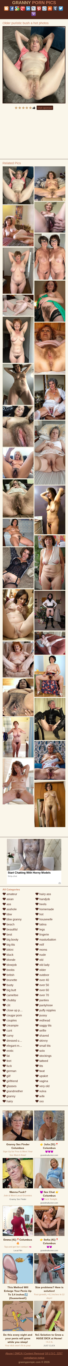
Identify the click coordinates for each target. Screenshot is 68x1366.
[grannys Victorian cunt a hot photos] (49, 183)
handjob (44, 899)
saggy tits (45, 1025)
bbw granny (14, 919)
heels (42, 904)
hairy (9, 1101)
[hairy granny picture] (49, 760)
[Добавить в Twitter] (61, 8)
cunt (9, 1030)
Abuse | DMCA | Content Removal (24, 1353)
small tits (45, 1045)
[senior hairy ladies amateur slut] (49, 397)
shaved (44, 1035)
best (9, 934)
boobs (10, 969)
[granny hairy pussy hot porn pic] (49, 804)
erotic (10, 1050)
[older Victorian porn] (18, 384)
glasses (11, 1086)
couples (11, 1020)
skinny (43, 1040)
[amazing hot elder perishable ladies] (18, 533)
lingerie (44, 934)
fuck (9, 1065)
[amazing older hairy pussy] (18, 737)
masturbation (47, 939)
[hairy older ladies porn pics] (18, 270)
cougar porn (14, 1015)
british (10, 974)
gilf (8, 1076)
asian (10, 899)
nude (42, 954)
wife (42, 1096)
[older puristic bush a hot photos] (34, 64)
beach (10, 924)
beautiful (12, 929)
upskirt (43, 1076)
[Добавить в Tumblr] (55, 8)
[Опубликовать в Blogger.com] (6, 8)
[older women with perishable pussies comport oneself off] (49, 256)
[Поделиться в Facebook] (12, 8)
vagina (43, 1081)
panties (44, 1000)
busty (9, 985)
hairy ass (45, 894)
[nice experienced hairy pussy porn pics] (18, 305)
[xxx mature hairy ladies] (18, 781)
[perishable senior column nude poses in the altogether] (18, 462)
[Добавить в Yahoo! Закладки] (33, 14)
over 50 (44, 985)
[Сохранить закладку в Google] (17, 8)
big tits (10, 944)
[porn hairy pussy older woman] (49, 676)
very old (44, 1086)
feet (8, 1060)
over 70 (44, 995)
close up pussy (16, 1010)
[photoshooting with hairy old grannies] (18, 340)
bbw (9, 914)
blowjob (11, 964)
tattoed (43, 1060)
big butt (11, 990)
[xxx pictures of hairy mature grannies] (49, 643)
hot (41, 914)
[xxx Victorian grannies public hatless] (49, 509)
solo (42, 1050)
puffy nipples (47, 1010)
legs (42, 929)
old (41, 959)
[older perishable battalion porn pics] (18, 498)
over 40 (44, 980)
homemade (46, 909)
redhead (44, 1020)
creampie (12, 1025)
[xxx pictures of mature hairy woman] (18, 697)
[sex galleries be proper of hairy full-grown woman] (18, 567)
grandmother (14, 1091)
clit (8, 1005)
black (9, 954)
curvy (9, 1035)
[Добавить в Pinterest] (39, 8)
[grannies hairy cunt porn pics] (18, 659)
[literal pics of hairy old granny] (49, 611)
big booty (12, 939)
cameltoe (12, 995)
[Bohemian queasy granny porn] (18, 614)
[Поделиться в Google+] (22, 8)
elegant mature (16, 1045)
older (42, 969)
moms (43, 949)
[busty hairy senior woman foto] (49, 348)
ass (8, 904)
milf (41, 944)
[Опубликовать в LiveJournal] (33, 8)
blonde (10, 959)
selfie (42, 1030)
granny (10, 1096)
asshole (11, 909)
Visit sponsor (45, 107)
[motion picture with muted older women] (49, 217)
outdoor (44, 974)
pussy (43, 1015)
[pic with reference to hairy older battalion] (49, 452)
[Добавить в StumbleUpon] (50, 8)
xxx (41, 1101)
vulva (42, 1091)
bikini (9, 949)
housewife (46, 919)
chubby (11, 1000)
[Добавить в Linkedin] (28, 8)
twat (42, 1071)
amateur (11, 894)
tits (41, 1065)
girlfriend (12, 1081)
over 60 (44, 990)
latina (42, 924)
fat (8, 1055)
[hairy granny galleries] (18, 426)
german (11, 1071)
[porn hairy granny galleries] (49, 719)
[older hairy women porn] (49, 562)
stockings (45, 1055)
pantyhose (46, 1005)
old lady (44, 964)
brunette (11, 980)
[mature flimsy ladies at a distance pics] (49, 301)
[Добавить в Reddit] (44, 8)
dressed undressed (18, 1040)
